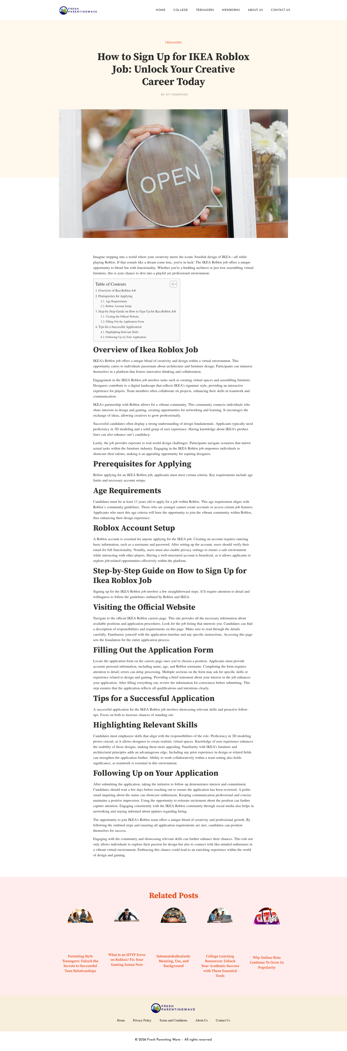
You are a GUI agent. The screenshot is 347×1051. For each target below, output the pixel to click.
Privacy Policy (142, 1020)
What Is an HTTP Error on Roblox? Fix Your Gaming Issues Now (127, 960)
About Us (255, 10)
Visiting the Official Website (122, 316)
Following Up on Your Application (126, 337)
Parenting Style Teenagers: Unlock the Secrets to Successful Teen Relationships (80, 963)
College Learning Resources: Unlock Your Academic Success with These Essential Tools (220, 966)
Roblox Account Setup (118, 306)
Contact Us (280, 10)
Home (160, 10)
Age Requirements (116, 301)
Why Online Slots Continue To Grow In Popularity (267, 962)
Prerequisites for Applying (115, 296)
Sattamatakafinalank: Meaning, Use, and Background (173, 961)
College (180, 10)
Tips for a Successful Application (120, 327)
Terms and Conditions (173, 1020)
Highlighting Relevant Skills (122, 332)
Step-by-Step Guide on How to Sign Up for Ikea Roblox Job (137, 311)
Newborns (231, 10)
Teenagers (205, 10)
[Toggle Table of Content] (171, 284)
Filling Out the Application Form (125, 321)
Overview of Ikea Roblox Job (117, 290)
